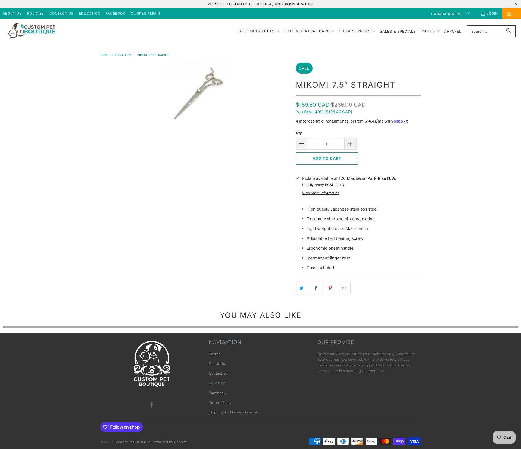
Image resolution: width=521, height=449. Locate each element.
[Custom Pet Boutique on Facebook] (152, 405)
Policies (35, 13)
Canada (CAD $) (447, 14)
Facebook (115, 13)
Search (215, 354)
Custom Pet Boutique (133, 442)
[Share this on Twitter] (301, 288)
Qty (299, 133)
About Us (12, 13)
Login (492, 13)
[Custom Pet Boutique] (30, 31)
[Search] (509, 31)
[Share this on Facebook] (316, 288)
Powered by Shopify (170, 442)
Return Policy (220, 402)
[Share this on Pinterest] (330, 288)
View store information (320, 193)
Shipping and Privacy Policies (233, 412)
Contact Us (61, 13)
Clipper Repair (145, 13)
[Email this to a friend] (345, 288)
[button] (259, 31)
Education (89, 13)
